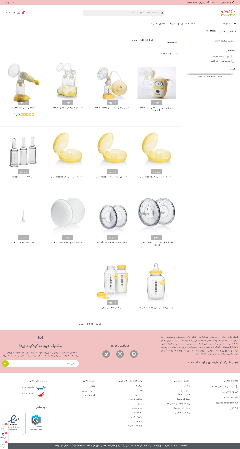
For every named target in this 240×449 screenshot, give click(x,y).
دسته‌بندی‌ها (228, 23)
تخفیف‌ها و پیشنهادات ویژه (181, 23)
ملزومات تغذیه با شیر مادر (221, 56)
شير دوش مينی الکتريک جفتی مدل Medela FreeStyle (156, 109)
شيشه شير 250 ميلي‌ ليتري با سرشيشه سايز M (156, 307)
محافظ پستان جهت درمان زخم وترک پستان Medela (157, 244)
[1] (5, 363)
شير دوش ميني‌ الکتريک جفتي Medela (68, 107)
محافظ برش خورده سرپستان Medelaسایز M (112, 177)
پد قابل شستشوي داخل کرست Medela (67, 242)
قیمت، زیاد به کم (170, 54)
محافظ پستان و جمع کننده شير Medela (112, 242)
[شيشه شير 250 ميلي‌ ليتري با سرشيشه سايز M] (156, 283)
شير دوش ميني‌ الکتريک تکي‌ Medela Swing (112, 107)
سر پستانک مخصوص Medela (23, 177)
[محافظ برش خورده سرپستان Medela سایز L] (67, 152)
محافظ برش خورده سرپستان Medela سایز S (156, 177)
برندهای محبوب (159, 23)
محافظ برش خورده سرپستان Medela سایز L (67, 177)
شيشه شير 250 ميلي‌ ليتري (112, 307)
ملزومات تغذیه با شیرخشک (220, 61)
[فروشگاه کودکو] (228, 13)
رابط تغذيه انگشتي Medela (23, 242)
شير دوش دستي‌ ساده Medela (23, 107)
